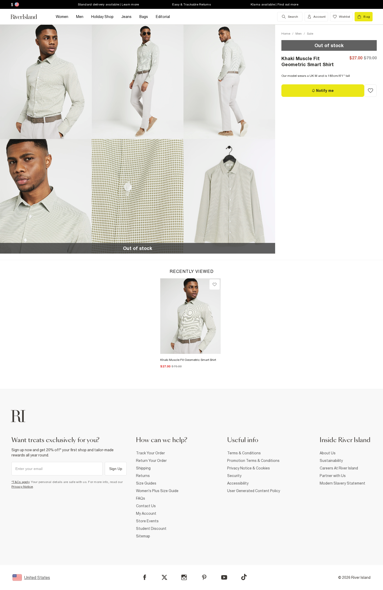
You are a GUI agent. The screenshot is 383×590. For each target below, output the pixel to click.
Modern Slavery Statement (342, 483)
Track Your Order (150, 453)
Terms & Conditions (244, 453)
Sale (310, 33)
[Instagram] (184, 577)
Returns (143, 476)
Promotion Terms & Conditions (253, 461)
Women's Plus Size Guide (157, 491)
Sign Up (115, 469)
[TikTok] (244, 577)
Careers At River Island (339, 468)
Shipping (143, 468)
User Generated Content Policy (253, 491)
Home (285, 33)
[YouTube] (224, 577)
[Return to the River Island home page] (27, 16)
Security (234, 476)
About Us (328, 453)
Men (298, 33)
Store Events (147, 521)
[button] (46, 81)
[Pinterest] (204, 577)
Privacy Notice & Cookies (248, 468)
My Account (146, 513)
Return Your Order (151, 461)
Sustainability (331, 461)
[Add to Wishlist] (370, 90)
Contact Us (146, 506)
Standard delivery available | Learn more (108, 4)
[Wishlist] (214, 284)
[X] (164, 577)
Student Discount (151, 528)
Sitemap (143, 536)
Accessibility (238, 483)
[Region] (16, 4)
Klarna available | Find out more (274, 4)
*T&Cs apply (20, 482)
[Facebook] (144, 577)
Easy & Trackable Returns (191, 4)
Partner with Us (333, 476)
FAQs (140, 498)
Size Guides (146, 483)
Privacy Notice (22, 486)
